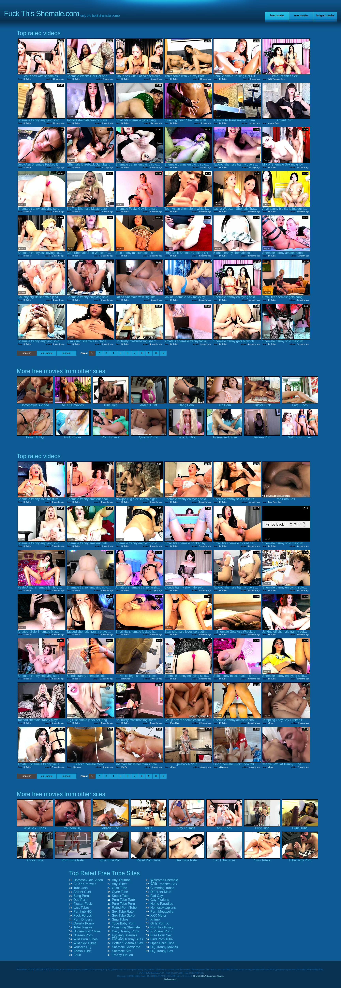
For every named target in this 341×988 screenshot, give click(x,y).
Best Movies (277, 15)
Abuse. (220, 976)
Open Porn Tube (162, 943)
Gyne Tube (120, 892)
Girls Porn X (159, 923)
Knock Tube (120, 896)
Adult (77, 955)
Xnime (155, 919)
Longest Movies (325, 15)
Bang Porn (81, 896)
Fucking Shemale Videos (124, 936)
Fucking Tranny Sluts (127, 939)
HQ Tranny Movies (164, 947)
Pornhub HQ (82, 911)
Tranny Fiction (122, 955)
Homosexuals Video (88, 880)
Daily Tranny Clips (125, 931)
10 (156, 353)
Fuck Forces (82, 915)
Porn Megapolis (161, 911)
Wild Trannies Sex (163, 884)
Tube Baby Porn (123, 923)
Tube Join (80, 888)
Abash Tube (82, 951)
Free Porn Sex (161, 935)
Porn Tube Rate (123, 900)
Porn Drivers (82, 919)
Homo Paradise (161, 904)
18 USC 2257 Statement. (205, 976)
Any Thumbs (121, 880)
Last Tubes (81, 908)
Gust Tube (119, 888)
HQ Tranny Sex (161, 951)
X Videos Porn (160, 931)
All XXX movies (84, 884)
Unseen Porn (83, 935)
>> (163, 353)
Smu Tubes (120, 919)
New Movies (301, 15)
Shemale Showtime (126, 947)
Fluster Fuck (82, 904)
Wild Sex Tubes (84, 943)
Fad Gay (156, 896)
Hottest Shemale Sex (127, 943)
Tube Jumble (82, 927)
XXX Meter (158, 915)
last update (46, 353)
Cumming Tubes (162, 888)
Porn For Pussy (161, 927)
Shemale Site (121, 951)
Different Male (160, 892)
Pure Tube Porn (123, 904)
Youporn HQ (82, 947)
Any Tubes (119, 884)
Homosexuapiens (163, 908)
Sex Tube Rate (123, 911)
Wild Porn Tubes (85, 939)
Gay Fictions (159, 900)
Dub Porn (80, 900)
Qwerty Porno (83, 923)
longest (66, 353)
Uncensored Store (86, 931)
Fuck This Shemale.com (41, 13)
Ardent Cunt (82, 892)
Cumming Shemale (126, 927)
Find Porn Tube (161, 939)
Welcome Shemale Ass (164, 881)
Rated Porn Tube (124, 908)
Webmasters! (170, 979)
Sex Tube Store (123, 915)
